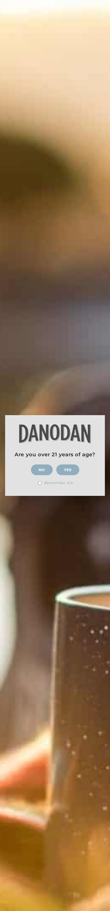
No (42, 470)
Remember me (58, 483)
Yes (68, 470)
